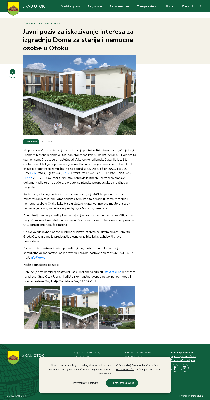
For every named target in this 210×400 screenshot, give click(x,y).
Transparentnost (147, 6)
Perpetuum (197, 395)
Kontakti (187, 6)
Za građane (95, 6)
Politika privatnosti (182, 352)
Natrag (12, 77)
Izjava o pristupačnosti (183, 356)
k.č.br (33, 173)
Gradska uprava (70, 6)
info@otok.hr (39, 257)
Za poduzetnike (119, 6)
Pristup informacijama (183, 360)
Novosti (170, 6)
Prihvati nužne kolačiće (85, 383)
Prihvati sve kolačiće (122, 383)
